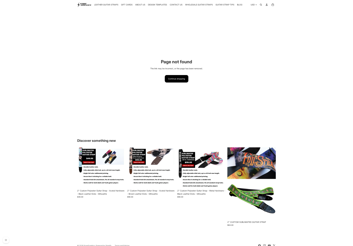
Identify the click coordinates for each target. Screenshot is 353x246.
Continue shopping (176, 79)
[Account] (267, 5)
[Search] (261, 5)
